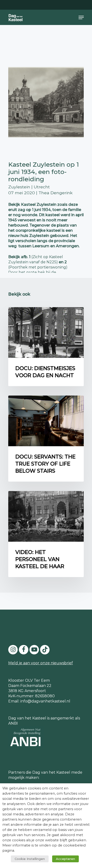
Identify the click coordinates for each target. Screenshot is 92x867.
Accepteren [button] (65, 859)
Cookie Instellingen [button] (30, 859)
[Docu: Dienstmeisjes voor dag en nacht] (46, 346)
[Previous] (21, 107)
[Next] (71, 107)
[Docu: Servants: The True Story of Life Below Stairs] (46, 439)
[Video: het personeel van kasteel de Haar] (46, 534)
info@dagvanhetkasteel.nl (45, 701)
